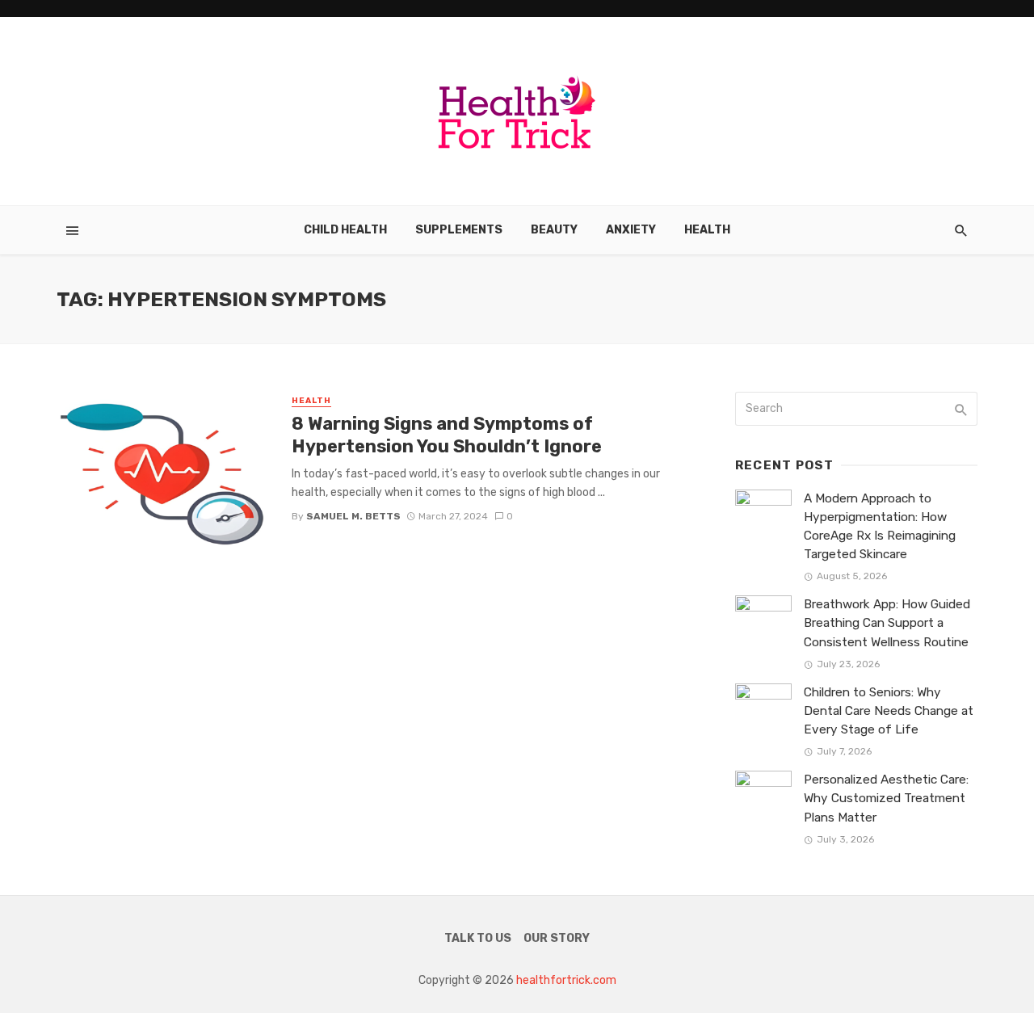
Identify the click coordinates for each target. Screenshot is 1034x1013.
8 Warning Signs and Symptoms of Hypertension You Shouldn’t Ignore (447, 435)
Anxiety (631, 230)
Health (707, 230)
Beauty (554, 230)
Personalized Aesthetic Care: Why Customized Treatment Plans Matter (886, 798)
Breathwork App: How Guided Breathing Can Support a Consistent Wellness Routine (887, 623)
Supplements (458, 230)
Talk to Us (477, 938)
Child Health (345, 230)
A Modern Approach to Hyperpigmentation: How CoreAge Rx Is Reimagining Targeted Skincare (880, 526)
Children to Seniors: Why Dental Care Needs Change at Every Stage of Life (888, 711)
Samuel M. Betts (353, 516)
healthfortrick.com (566, 980)
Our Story (556, 938)
